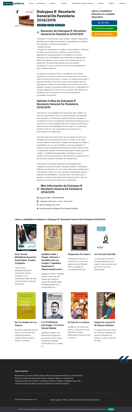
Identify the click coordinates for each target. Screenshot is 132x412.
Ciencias (122, 3)
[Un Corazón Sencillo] (106, 249)
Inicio (31, 3)
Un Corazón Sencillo (105, 254)
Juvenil (64, 3)
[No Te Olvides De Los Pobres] (26, 318)
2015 (58, 205)
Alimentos (42, 25)
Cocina (50, 25)
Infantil (53, 3)
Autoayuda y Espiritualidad (82, 3)
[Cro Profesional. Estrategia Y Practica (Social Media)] (52, 317)
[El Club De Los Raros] (79, 318)
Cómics (111, 3)
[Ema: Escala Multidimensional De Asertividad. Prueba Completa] (26, 249)
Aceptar (111, 409)
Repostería (60, 25)
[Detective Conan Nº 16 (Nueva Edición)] (106, 318)
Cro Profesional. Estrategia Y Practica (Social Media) (52, 325)
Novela (101, 3)
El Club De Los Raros (78, 322)
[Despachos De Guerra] (79, 249)
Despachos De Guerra (79, 254)
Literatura (40, 3)
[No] (130, 409)
